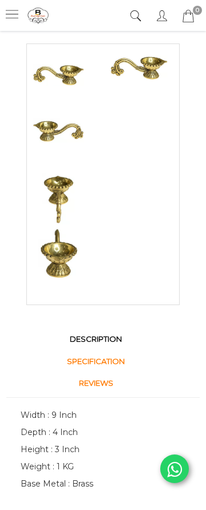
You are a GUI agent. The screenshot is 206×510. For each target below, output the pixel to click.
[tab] (137, 16)
